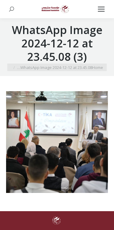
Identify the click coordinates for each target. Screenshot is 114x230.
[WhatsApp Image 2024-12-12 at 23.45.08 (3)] (57, 142)
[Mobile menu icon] (101, 9)
